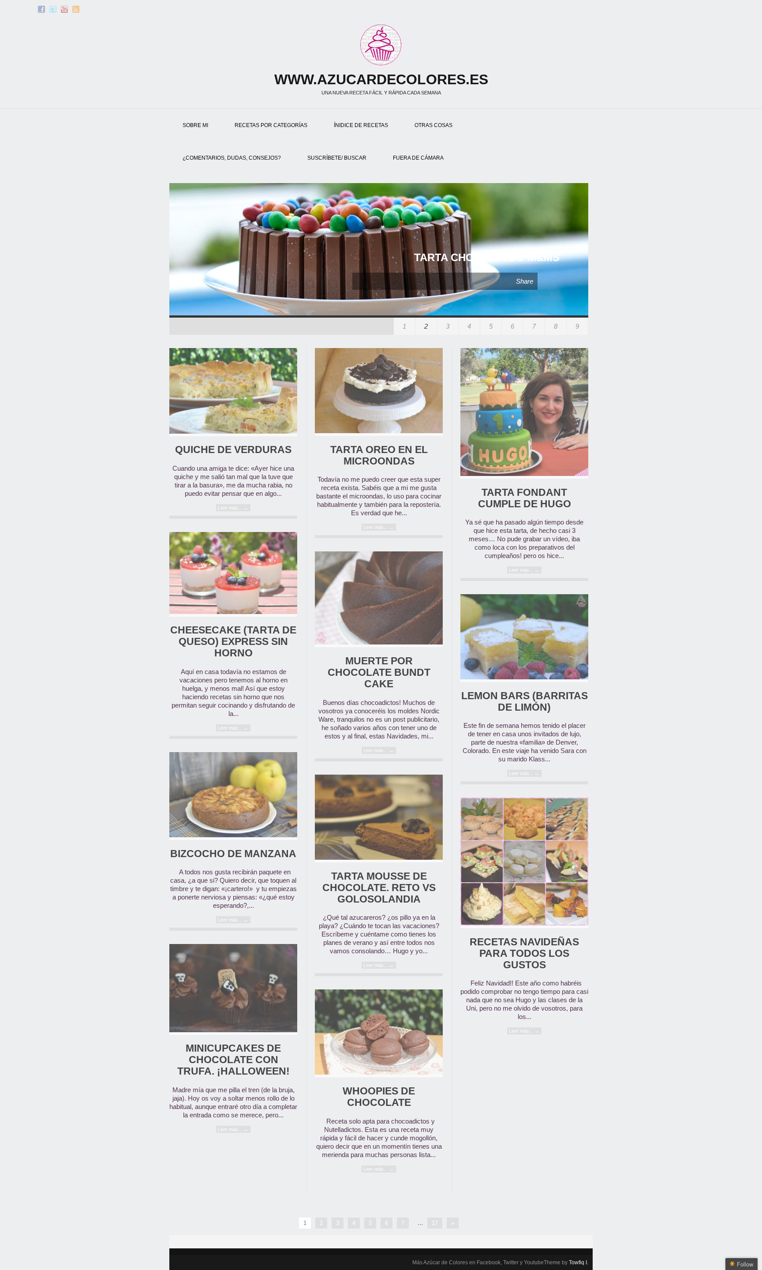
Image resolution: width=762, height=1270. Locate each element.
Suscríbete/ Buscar (336, 158)
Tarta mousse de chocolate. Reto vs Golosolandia (379, 888)
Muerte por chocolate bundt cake (379, 672)
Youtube (64, 9)
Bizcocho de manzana (233, 853)
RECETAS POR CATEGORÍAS (271, 125)
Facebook (41, 9)
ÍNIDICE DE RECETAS (361, 125)
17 (435, 1223)
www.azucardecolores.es (381, 79)
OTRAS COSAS (433, 125)
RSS (75, 9)
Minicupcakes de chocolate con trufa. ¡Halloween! (233, 1060)
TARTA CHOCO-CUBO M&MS (487, 257)
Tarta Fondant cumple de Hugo (524, 498)
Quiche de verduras (233, 449)
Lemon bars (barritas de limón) (524, 701)
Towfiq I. (578, 1262)
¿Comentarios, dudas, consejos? (232, 158)
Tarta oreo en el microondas (379, 455)
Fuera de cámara (418, 158)
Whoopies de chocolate (379, 1097)
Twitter (52, 9)
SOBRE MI (195, 125)
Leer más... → (233, 507)
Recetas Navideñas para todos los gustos (524, 953)
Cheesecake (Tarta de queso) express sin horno (233, 642)
